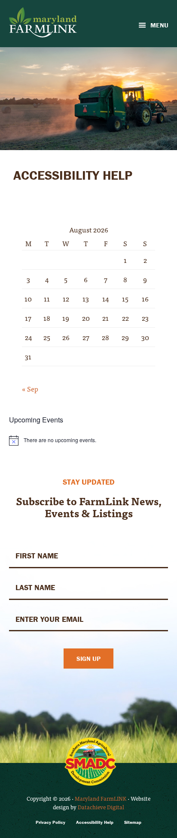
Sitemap (132, 822)
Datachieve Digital (101, 806)
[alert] (88, 440)
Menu (159, 25)
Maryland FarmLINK (100, 798)
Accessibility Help (94, 822)
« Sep (30, 388)
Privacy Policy (50, 822)
